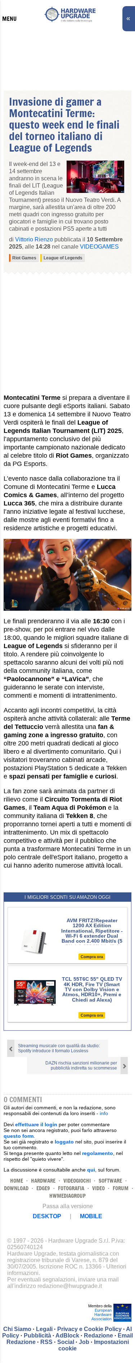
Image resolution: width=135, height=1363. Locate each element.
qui (91, 1170)
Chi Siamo (17, 1329)
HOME (16, 1180)
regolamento (97, 1153)
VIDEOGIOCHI (77, 1180)
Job (84, 1342)
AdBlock (67, 1335)
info (104, 1113)
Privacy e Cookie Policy (89, 1329)
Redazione (98, 1335)
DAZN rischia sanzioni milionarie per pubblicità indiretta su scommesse (81, 1066)
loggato (64, 1142)
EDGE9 (43, 1188)
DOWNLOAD (16, 1188)
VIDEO (98, 1188)
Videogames (99, 247)
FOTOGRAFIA (71, 1188)
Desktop (47, 1216)
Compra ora (92, 957)
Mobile (91, 1216)
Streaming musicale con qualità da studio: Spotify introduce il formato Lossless (59, 1048)
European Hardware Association (101, 1314)
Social (65, 1342)
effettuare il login (36, 1124)
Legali (44, 1329)
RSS (46, 1342)
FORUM (121, 1188)
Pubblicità (37, 1335)
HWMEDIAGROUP (67, 1196)
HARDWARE (43, 1180)
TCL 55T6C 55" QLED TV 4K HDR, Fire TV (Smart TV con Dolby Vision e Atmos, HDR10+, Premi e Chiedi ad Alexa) (92, 989)
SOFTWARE (110, 1180)
